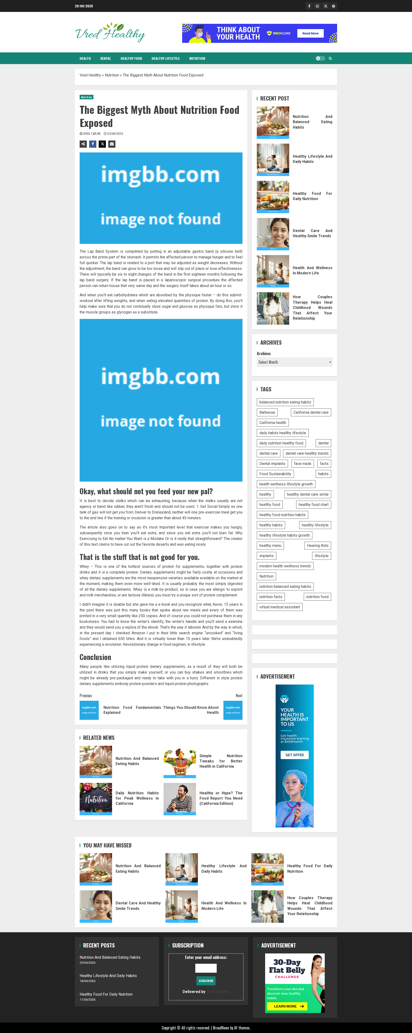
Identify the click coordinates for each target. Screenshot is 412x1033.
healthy (265, 494)
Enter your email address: (206, 974)
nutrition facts (270, 597)
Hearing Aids (318, 545)
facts (324, 463)
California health (272, 422)
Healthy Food (131, 58)
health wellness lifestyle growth (286, 484)
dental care (268, 453)
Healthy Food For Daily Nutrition (273, 197)
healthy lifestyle (315, 525)
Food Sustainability (275, 474)
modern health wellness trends (285, 566)
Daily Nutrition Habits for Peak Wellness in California (96, 799)
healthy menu (270, 545)
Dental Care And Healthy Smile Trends (273, 234)
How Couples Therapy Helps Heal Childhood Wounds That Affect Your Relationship (273, 308)
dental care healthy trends (307, 453)
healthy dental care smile (308, 494)
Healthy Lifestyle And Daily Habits (273, 160)
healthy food (269, 504)
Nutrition (197, 58)
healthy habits (271, 525)
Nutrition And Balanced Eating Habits (96, 762)
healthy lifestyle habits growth (284, 535)
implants (266, 556)
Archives (264, 353)
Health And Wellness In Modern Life (273, 271)
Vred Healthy (90, 75)
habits (323, 474)
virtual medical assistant (279, 607)
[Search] (330, 58)
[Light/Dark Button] (320, 58)
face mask (302, 463)
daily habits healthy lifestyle (282, 433)
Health (85, 58)
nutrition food (317, 597)
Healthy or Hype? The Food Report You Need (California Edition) (180, 799)
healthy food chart (314, 504)
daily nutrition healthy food (281, 443)
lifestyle (322, 556)
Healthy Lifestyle (166, 58)
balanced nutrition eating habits (285, 402)
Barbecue (267, 412)
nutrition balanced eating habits (285, 586)
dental (323, 443)
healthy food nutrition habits (282, 515)
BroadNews (221, 1028)
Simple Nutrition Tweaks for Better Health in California (180, 762)
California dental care (311, 412)
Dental (105, 58)
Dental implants (272, 463)
